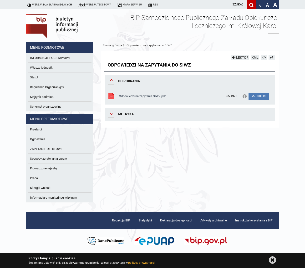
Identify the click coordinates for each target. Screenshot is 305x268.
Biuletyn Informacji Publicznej (65, 26)
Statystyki (145, 220)
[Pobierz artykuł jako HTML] (264, 57)
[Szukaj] (251, 4)
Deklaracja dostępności (176, 220)
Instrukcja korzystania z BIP (254, 220)
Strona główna (112, 45)
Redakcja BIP (121, 220)
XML (255, 57)
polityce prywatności (141, 262)
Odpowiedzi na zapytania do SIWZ (149, 45)
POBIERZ (260, 96)
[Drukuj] (272, 57)
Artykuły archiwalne (213, 220)
